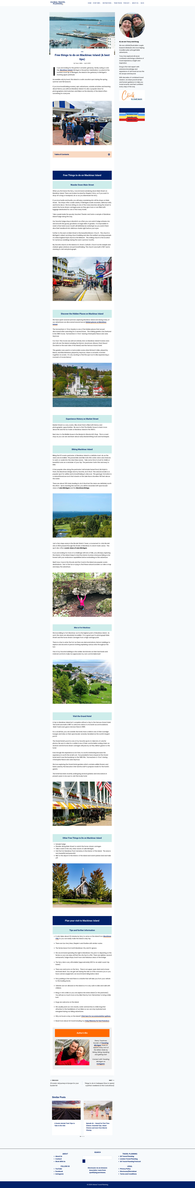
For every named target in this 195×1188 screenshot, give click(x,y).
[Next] (110, 1118)
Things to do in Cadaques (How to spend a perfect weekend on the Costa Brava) (99, 1083)
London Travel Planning (129, 1159)
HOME (89, 3)
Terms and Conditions (128, 1174)
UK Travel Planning (127, 1156)
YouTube (58, 1169)
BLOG (142, 3)
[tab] (80, 1136)
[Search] (83, 1161)
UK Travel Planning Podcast (130, 1161)
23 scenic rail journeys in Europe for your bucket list (64, 1083)
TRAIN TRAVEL (118, 3)
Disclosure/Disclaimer (128, 1171)
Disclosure (92, 1168)
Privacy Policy (125, 1169)
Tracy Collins (78, 63)
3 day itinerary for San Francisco (97, 1021)
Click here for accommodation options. (96, 1016)
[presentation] (66, 1110)
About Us (58, 1156)
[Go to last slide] (54, 1118)
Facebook (59, 1171)
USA (82, 51)
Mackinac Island (66, 70)
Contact (58, 1159)
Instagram (101, 1064)
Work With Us (60, 1161)
